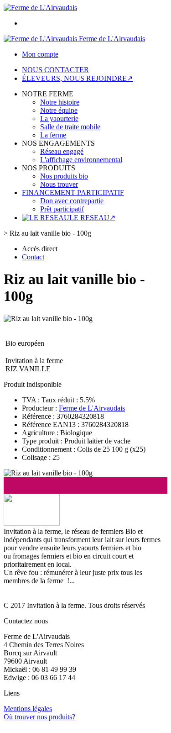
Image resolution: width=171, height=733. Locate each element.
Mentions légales (28, 708)
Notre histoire (59, 102)
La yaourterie (59, 118)
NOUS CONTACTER (55, 70)
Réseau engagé (61, 151)
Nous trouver (59, 184)
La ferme (53, 135)
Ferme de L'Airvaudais (92, 408)
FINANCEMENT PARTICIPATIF (73, 192)
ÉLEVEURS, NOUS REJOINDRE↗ (77, 78)
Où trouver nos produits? (39, 717)
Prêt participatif (62, 209)
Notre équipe (59, 110)
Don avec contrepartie (72, 201)
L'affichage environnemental (81, 159)
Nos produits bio (64, 176)
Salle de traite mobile (70, 127)
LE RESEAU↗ (92, 217)
